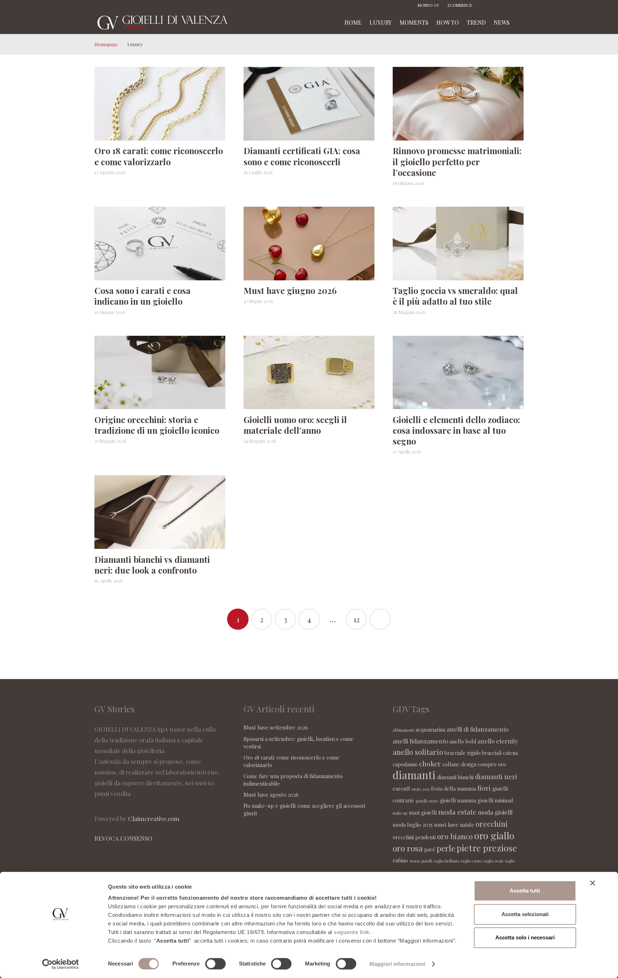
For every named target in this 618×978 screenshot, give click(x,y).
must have (446, 824)
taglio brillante (447, 861)
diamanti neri (496, 776)
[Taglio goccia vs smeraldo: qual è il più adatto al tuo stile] (458, 243)
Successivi (380, 619)
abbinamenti (403, 730)
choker (430, 763)
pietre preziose (487, 848)
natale (467, 824)
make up (400, 813)
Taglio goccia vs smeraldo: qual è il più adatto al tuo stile (455, 296)
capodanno (405, 764)
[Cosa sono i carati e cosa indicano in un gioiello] (159, 243)
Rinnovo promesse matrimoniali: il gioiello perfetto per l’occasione (457, 161)
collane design (459, 764)
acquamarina (430, 729)
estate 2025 (420, 789)
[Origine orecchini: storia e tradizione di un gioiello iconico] (159, 372)
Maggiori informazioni (397, 964)
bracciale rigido (463, 752)
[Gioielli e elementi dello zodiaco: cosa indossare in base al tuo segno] (458, 372)
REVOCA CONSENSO (123, 838)
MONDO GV (428, 5)
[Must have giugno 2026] (309, 243)
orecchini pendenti (414, 837)
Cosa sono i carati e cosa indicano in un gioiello (142, 296)
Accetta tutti (525, 891)
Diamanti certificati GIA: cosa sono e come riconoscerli (302, 156)
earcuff (401, 788)
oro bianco (455, 836)
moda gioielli (495, 812)
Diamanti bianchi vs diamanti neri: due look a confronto (152, 565)
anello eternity (497, 741)
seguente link (351, 932)
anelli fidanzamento (420, 741)
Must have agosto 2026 (271, 794)
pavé (429, 849)
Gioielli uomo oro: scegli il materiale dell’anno (295, 425)
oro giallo (494, 835)
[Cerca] (521, 22)
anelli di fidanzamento (478, 729)
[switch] (215, 963)
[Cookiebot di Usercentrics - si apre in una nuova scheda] (60, 964)
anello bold (463, 741)
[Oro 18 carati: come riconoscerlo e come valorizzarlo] (159, 104)
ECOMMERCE (460, 5)
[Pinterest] (507, 5)
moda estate (457, 811)
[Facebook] (486, 5)
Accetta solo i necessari (525, 937)
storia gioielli (420, 861)
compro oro (492, 764)
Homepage (106, 44)
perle (446, 848)
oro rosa (408, 848)
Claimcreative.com (154, 818)
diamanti (414, 775)
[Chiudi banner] (592, 882)
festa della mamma (453, 788)
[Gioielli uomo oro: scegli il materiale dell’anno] (309, 372)
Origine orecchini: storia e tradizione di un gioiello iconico (156, 425)
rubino (400, 860)
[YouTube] (518, 5)
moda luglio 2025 (413, 824)
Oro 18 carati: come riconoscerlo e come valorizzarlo (158, 156)
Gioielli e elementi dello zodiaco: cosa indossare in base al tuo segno (456, 430)
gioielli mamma (458, 800)
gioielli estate (427, 800)
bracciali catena (500, 752)
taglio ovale (494, 861)
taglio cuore (471, 861)
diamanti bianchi (455, 777)
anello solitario (418, 752)
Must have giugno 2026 (290, 290)
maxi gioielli (423, 812)
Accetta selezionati (525, 914)
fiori (484, 787)
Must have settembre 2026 (276, 727)
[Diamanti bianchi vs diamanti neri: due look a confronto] (159, 512)
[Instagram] (496, 5)
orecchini (492, 824)
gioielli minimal (495, 800)
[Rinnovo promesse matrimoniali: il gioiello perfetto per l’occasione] (458, 104)
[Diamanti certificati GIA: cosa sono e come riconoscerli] (309, 104)
